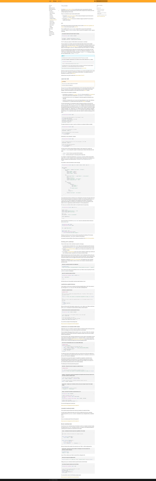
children (84, 101)
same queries (91, 94)
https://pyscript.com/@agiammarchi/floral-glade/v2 (70, 405)
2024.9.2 (59, 1)
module (69, 18)
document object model (69, 9)
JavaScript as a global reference (100, 11)
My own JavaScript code (101, 16)
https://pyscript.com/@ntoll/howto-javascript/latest (70, 477)
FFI (97, 6)
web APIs (76, 26)
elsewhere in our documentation (75, 259)
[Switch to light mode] (95, 1)
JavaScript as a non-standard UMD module (101, 13)
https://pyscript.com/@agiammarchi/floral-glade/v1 (70, 323)
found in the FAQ (84, 68)
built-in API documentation (89, 238)
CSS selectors (75, 94)
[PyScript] (50, 1)
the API (85, 90)
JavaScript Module (71, 251)
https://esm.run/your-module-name (78, 339)
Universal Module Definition (70, 248)
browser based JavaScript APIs (72, 46)
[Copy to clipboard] (93, 35)
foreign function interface (71, 15)
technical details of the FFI (79, 75)
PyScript (50, 5)
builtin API (73, 73)
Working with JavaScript (100, 9)
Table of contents (99, 5)
